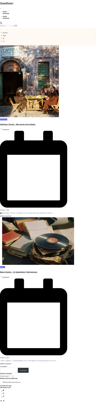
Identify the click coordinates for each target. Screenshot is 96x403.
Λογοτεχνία (3, 119)
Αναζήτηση (3, 366)
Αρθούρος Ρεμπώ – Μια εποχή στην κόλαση (17, 124)
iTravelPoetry (6, 3)
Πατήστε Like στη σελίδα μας (8, 378)
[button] (13, 26)
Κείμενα (2, 267)
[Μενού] (0, 8)
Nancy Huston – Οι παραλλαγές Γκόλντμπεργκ (18, 272)
